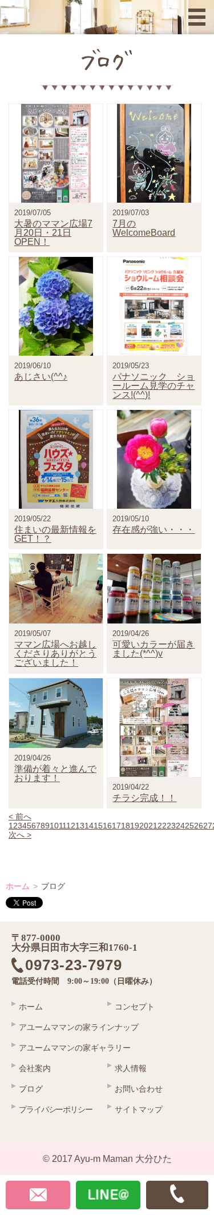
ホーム (18, 886)
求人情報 (131, 1068)
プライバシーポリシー (55, 1109)
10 (54, 825)
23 (171, 825)
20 (143, 825)
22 (162, 825)
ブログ (31, 1088)
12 (71, 825)
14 (89, 825)
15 (98, 825)
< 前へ (20, 816)
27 (207, 825)
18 (125, 825)
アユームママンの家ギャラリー (75, 1047)
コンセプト (135, 1006)
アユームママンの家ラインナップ (79, 1027)
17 (116, 825)
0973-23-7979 (81, 965)
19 (134, 825)
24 (180, 825)
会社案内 (35, 1068)
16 (107, 825)
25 (189, 825)
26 (198, 825)
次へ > (20, 834)
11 (63, 825)
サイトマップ (139, 1109)
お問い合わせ (139, 1088)
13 (79, 825)
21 (153, 825)
